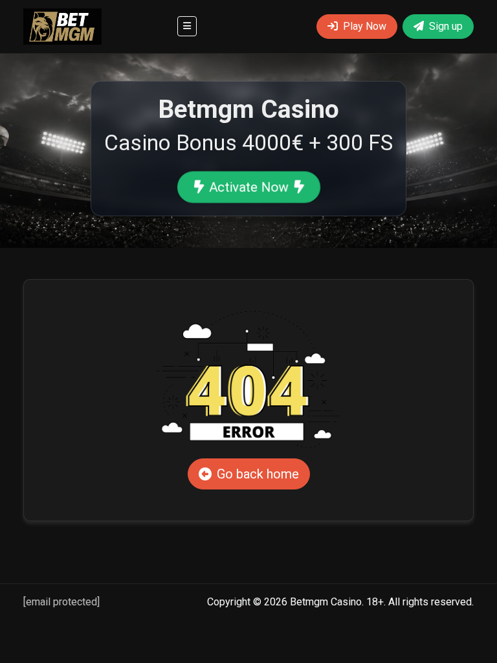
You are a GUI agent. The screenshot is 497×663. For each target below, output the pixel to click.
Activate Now (248, 187)
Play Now (364, 26)
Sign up (446, 26)
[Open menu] (187, 26)
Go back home (258, 474)
